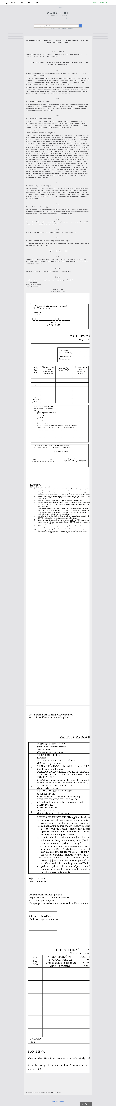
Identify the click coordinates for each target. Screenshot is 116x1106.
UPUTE (13, 2)
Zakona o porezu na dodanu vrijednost (55, 54)
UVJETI (21, 2)
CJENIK (29, 2)
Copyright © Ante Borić (58, 1101)
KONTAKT (38, 2)
